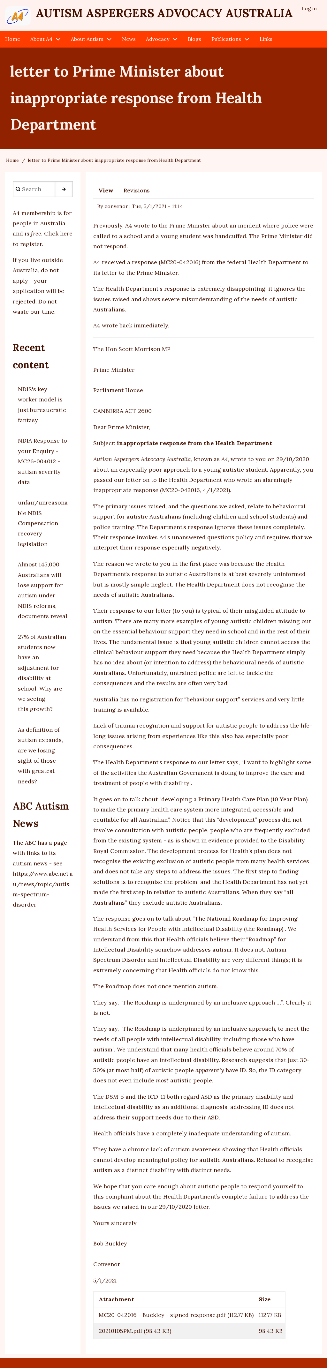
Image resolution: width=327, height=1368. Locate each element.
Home (12, 160)
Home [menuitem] (12, 39)
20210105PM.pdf (120, 1330)
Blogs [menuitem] (194, 39)
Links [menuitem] (266, 39)
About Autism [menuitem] (87, 39)
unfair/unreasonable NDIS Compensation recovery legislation (43, 523)
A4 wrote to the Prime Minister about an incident (193, 225)
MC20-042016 (180, 262)
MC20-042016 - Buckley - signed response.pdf (162, 1315)
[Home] (18, 16)
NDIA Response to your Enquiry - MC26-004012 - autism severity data (42, 461)
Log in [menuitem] (309, 8)
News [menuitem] (129, 39)
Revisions (137, 190)
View (105, 190)
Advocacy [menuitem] (157, 39)
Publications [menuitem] (226, 39)
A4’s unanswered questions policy (206, 537)
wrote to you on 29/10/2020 (270, 459)
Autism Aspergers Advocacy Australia (164, 13)
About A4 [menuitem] (41, 39)
